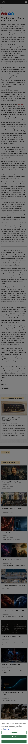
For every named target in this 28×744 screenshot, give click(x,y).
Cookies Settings (14, 732)
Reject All (14, 736)
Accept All (14, 741)
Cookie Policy (7, 729)
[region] (14, 731)
